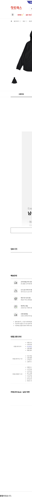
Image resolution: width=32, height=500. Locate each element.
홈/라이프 (16, 21)
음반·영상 (28, 15)
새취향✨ (20, 15)
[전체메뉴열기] (13, 15)
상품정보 (21, 94)
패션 (24, 21)
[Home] (11, 21)
